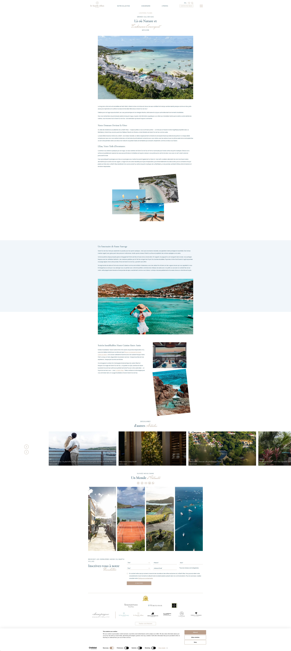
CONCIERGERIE (145, 6)
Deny (195, 642)
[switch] (126, 648)
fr (185, 3)
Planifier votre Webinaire (145, 623)
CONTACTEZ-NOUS (186, 6)
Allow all (195, 632)
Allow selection (195, 637)
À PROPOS (165, 6)
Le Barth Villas (120, 370)
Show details (162, 648)
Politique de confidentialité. (145, 578)
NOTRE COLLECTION (123, 6)
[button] (35, 446)
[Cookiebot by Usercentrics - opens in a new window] (93, 648)
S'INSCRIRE (139, 583)
